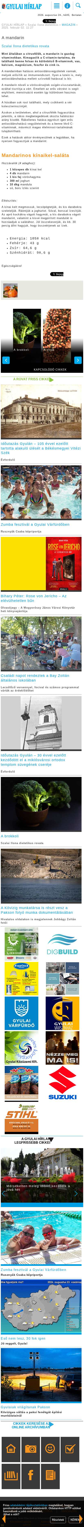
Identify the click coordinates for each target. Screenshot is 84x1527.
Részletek (58, 1519)
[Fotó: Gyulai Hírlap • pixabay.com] (10, 297)
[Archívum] (11, 1482)
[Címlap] (11, 1455)
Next (78, 1196)
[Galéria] (30, 1455)
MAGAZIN (68, 25)
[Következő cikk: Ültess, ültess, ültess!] (4, 1519)
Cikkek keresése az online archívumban (31, 1425)
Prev (6, 1196)
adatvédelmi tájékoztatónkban (29, 1505)
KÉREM (75, 1519)
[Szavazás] (70, 1455)
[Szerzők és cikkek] (50, 1482)
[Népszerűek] (50, 1455)
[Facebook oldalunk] (30, 1482)
